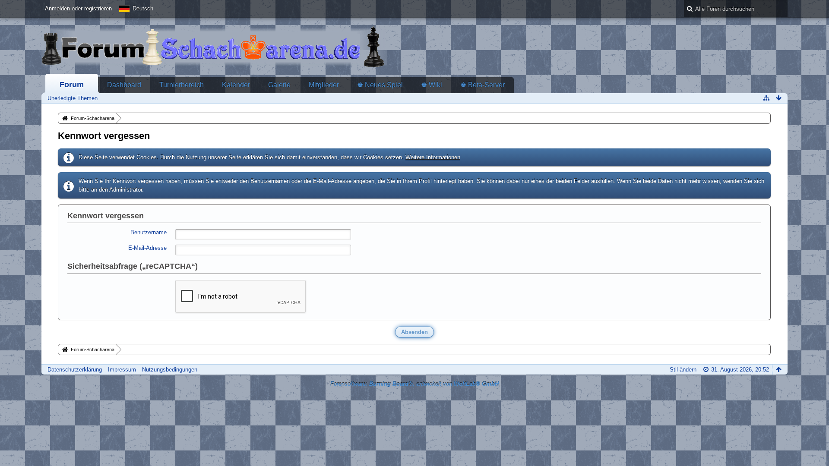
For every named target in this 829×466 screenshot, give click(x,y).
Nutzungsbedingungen (169, 369)
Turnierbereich (181, 84)
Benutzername (148, 232)
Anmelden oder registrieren (78, 8)
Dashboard (124, 84)
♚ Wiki (431, 84)
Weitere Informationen (432, 157)
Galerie (279, 84)
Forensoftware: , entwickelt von (414, 384)
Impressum (122, 369)
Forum (72, 84)
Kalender (236, 84)
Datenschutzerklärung (74, 369)
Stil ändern (683, 369)
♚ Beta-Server (482, 84)
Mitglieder (324, 84)
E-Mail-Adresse (147, 248)
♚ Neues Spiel (380, 84)
